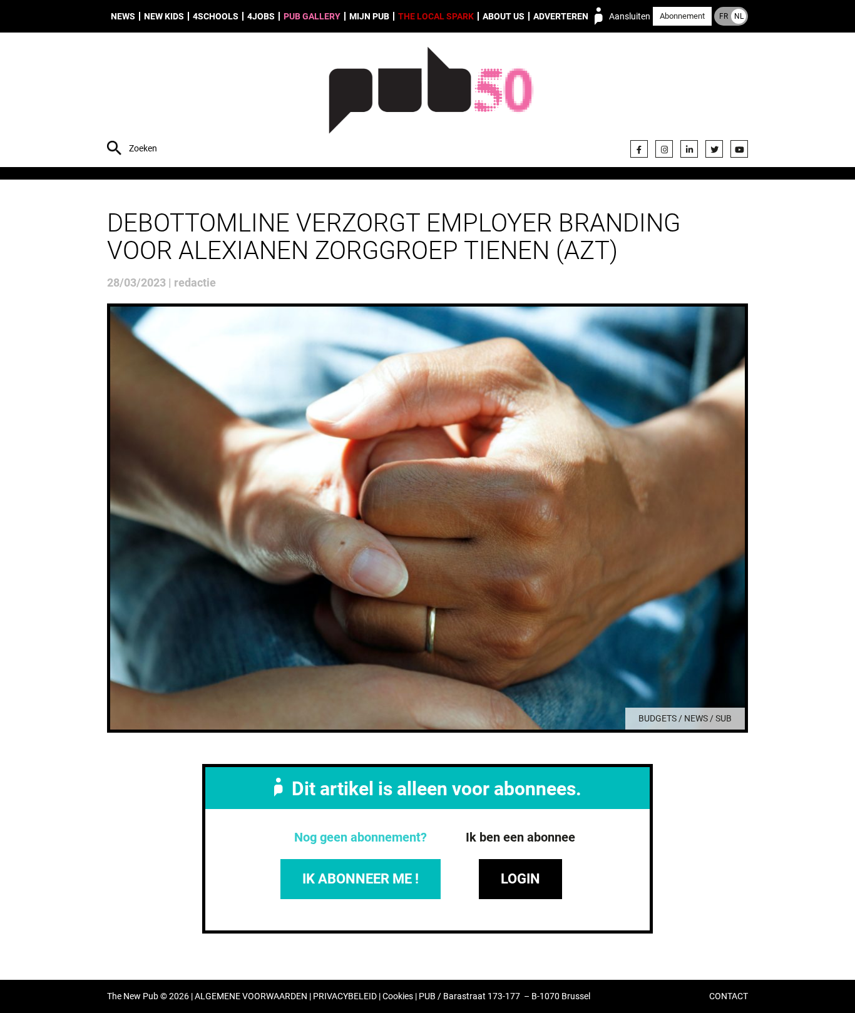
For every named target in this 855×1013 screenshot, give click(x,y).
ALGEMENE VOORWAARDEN (251, 996)
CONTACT (728, 996)
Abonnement (682, 16)
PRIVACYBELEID (345, 996)
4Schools (215, 16)
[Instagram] (664, 149)
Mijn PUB (369, 16)
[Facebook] (639, 149)
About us (504, 16)
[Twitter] (714, 149)
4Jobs (261, 16)
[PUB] (431, 101)
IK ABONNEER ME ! (360, 879)
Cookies (397, 996)
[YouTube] (739, 149)
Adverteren (560, 16)
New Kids (164, 16)
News (123, 16)
